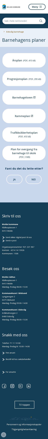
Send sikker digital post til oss (19, 237)
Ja (14, 179)
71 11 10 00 (15, 343)
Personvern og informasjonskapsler (24, 424)
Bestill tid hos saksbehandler (18, 359)
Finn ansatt (10, 352)
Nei (33, 179)
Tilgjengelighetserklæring (24, 429)
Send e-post (11, 240)
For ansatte (11, 372)
